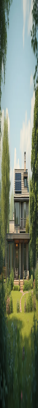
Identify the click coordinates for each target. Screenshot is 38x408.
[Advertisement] (19, 74)
